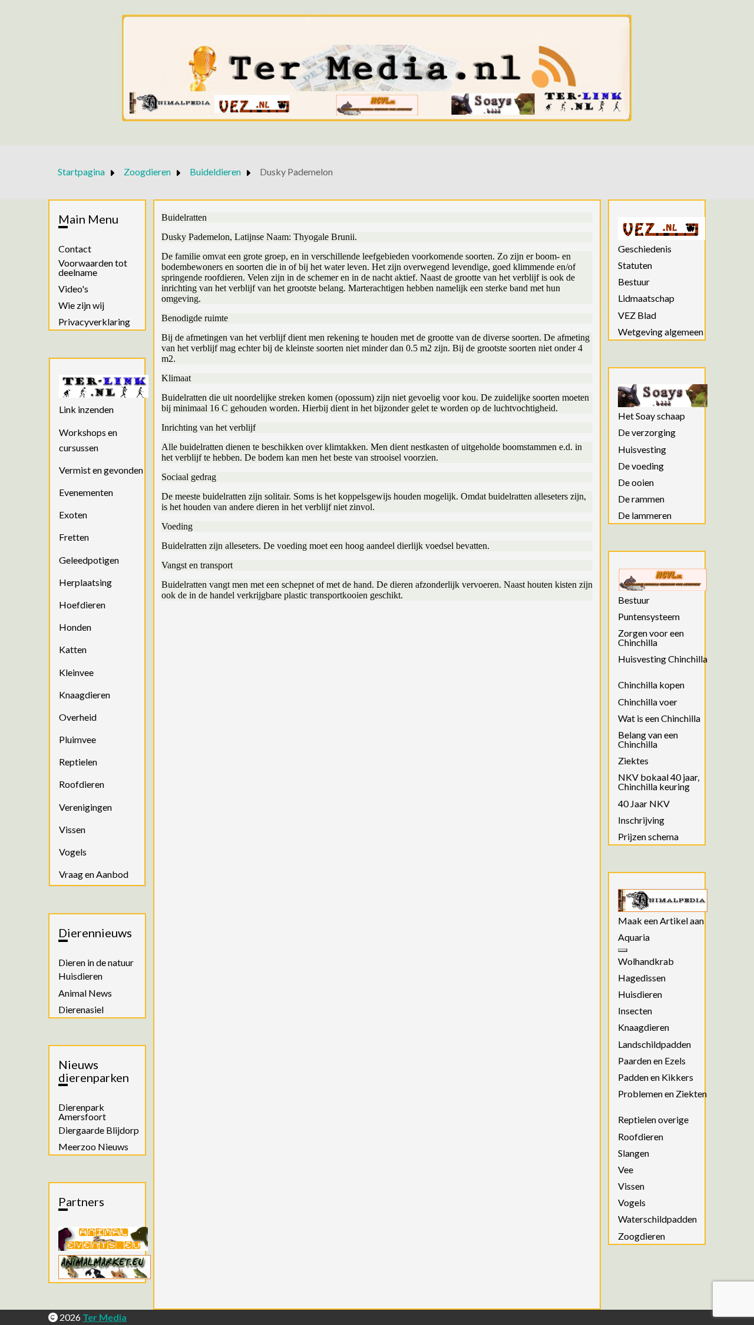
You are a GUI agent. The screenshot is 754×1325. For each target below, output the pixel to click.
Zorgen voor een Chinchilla (651, 637)
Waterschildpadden (657, 1219)
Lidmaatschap (646, 298)
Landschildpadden (654, 1044)
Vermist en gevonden (101, 469)
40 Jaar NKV (644, 803)
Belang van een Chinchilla (648, 739)
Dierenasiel (81, 1009)
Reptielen (78, 761)
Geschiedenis (645, 249)
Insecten (635, 1011)
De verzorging (647, 432)
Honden (75, 626)
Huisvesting (642, 449)
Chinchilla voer (647, 702)
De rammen (641, 499)
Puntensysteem (649, 616)
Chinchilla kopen (651, 685)
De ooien (636, 482)
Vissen (72, 829)
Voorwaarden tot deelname (92, 267)
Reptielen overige (653, 1119)
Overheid (78, 717)
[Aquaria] (622, 950)
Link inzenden (86, 409)
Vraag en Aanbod (93, 874)
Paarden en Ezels (652, 1061)
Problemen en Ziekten (662, 1093)
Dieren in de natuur (96, 962)
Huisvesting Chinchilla (662, 659)
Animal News (85, 993)
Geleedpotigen (89, 559)
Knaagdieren (84, 694)
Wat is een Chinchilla (659, 718)
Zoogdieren (641, 1236)
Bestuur (634, 282)
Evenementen (86, 492)
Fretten (74, 536)
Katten (73, 649)
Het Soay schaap (651, 416)
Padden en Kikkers (655, 1077)
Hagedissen (642, 978)
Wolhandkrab (646, 961)
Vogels (73, 851)
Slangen (633, 1153)
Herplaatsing (85, 582)
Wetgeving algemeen (660, 332)
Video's (73, 289)
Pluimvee (77, 739)
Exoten (73, 514)
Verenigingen (85, 807)
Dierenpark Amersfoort (82, 1112)
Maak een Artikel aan (661, 920)
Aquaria (634, 937)
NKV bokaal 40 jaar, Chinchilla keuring (658, 782)
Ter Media (104, 1317)
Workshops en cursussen (88, 440)
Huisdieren (80, 976)
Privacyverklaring (94, 322)
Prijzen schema (648, 836)
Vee (625, 1169)
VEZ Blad (637, 315)
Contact (74, 249)
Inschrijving (641, 820)
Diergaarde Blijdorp (98, 1130)
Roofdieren (81, 784)
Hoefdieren (82, 604)
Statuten (635, 265)
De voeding (641, 466)
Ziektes (633, 760)
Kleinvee (76, 672)
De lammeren (645, 515)
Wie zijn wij (81, 305)
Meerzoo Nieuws (93, 1146)
